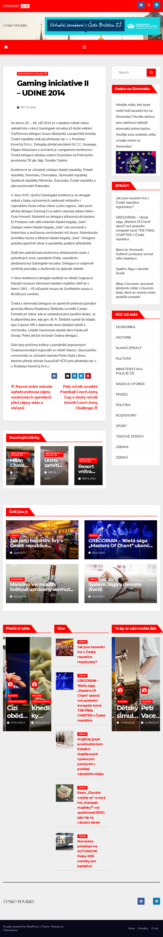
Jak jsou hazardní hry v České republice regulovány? (132, 202)
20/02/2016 (124, 722)
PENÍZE (122, 394)
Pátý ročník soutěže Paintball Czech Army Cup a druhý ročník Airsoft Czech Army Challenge (79, 397)
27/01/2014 (15, 722)
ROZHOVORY (126, 415)
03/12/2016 (98, 553)
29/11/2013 (39, 722)
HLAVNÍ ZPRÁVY (129, 348)
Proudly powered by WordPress (21, 926)
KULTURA (123, 358)
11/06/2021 (20, 553)
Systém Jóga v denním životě (114, 587)
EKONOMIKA (126, 327)
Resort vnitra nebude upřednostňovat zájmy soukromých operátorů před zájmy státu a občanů (31, 397)
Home (131, 928)
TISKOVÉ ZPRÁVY (130, 436)
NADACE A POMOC (131, 384)
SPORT (121, 426)
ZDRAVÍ (122, 457)
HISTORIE (123, 337)
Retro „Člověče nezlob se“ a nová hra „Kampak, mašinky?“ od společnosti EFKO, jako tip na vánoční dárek (91, 807)
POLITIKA (123, 405)
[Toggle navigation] (84, 47)
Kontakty (143, 928)
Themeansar (10, 930)
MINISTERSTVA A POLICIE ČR (32, 74)
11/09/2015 (148, 722)
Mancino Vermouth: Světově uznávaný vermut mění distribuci (134, 254)
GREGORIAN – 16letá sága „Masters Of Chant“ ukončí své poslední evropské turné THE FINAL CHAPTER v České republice (91, 700)
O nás (154, 928)
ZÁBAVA (122, 447)
